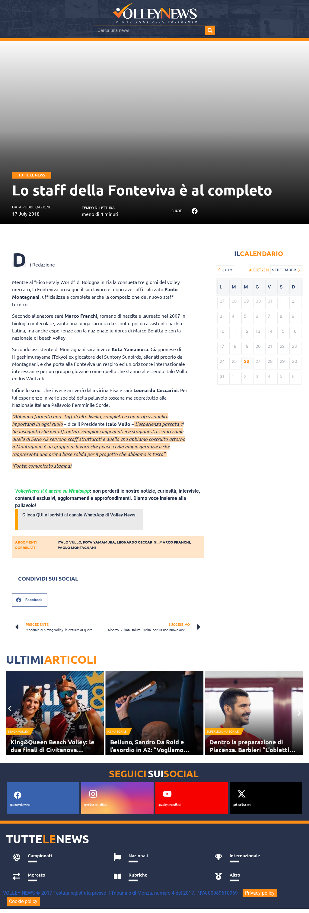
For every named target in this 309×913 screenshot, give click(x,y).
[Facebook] (17, 795)
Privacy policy (260, 893)
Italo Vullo (69, 542)
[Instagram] (93, 794)
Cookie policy (23, 901)
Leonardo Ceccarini (137, 542)
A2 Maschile (117, 731)
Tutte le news (31, 175)
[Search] (210, 30)
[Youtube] (167, 794)
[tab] (56, 857)
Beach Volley (18, 731)
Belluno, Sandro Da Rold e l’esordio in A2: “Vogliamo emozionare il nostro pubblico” (154, 750)
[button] (195, 211)
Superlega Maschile (222, 731)
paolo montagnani (77, 547)
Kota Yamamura (99, 542)
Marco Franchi (174, 542)
